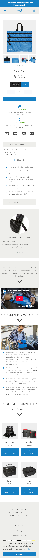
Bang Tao (19, 71)
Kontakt (7, 519)
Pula (29, 481)
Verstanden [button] (19, 554)
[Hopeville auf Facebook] (18, 530)
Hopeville (25, 535)
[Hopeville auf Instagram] (21, 530)
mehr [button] (28, 549)
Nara (9, 481)
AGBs (28, 522)
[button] (17, 66)
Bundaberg (29, 442)
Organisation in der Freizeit (19, 515)
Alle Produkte (23, 509)
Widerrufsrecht (16, 522)
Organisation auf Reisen (19, 512)
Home (12, 509)
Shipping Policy (19, 525)
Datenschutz (29, 519)
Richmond (9, 442)
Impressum (17, 519)
